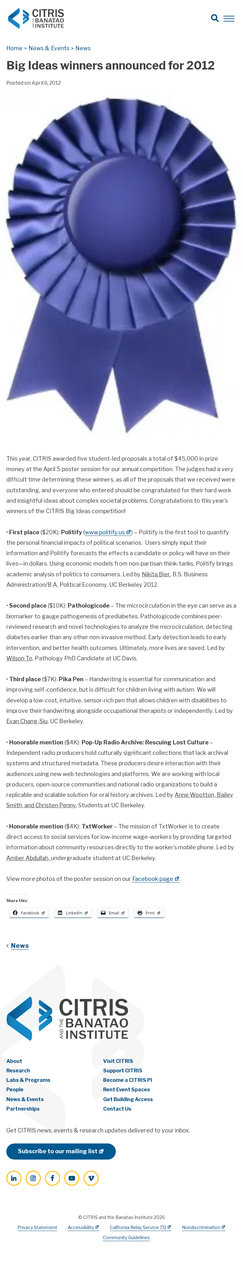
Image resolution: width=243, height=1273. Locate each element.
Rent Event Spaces (126, 1090)
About (14, 1061)
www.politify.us (105, 532)
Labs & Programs (28, 1080)
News (20, 945)
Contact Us (117, 1109)
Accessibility (81, 1227)
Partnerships (23, 1109)
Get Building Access (128, 1099)
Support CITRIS (122, 1071)
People (14, 1090)
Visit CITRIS (118, 1061)
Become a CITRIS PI (127, 1080)
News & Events (25, 1099)
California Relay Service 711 (138, 1227)
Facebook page (152, 879)
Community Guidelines (126, 1237)
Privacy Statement (37, 1227)
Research (18, 1071)
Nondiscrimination (201, 1227)
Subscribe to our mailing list (57, 1151)
